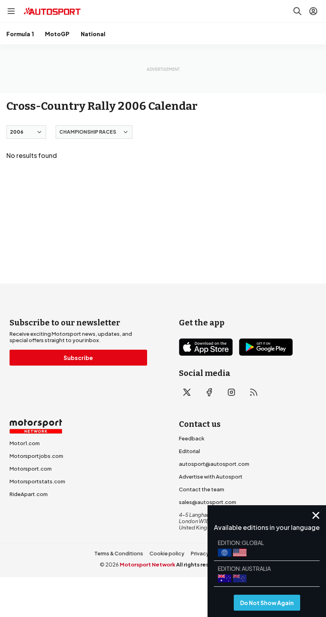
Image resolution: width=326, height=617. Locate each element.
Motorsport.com (31, 468)
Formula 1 (20, 33)
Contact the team (201, 489)
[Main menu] (11, 11)
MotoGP (57, 33)
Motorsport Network (147, 564)
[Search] (297, 11)
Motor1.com (25, 443)
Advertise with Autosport (211, 476)
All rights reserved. (201, 564)
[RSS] (254, 392)
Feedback (191, 438)
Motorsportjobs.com (36, 456)
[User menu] (313, 11)
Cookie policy (166, 553)
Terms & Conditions (118, 553)
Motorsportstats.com (37, 481)
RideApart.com (29, 494)
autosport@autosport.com (214, 464)
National (93, 33)
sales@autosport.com (207, 502)
